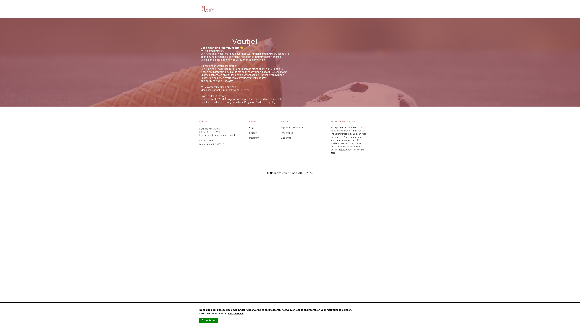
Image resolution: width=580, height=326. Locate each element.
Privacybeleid (287, 132)
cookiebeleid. (235, 313)
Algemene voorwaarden (292, 127)
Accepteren (208, 320)
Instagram (254, 137)
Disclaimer (286, 137)
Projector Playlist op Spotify (260, 102)
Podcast (253, 132)
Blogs (252, 127)
